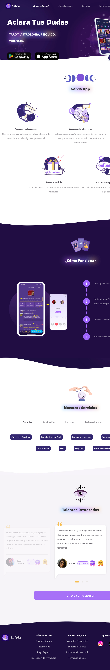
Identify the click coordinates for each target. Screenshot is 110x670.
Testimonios (43, 646)
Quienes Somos (44, 641)
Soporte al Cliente (77, 646)
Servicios (86, 6)
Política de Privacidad (77, 652)
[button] (77, 581)
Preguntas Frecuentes (77, 641)
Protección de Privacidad (43, 657)
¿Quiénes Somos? (41, 6)
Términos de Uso (77, 657)
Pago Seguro (43, 652)
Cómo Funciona (65, 6)
